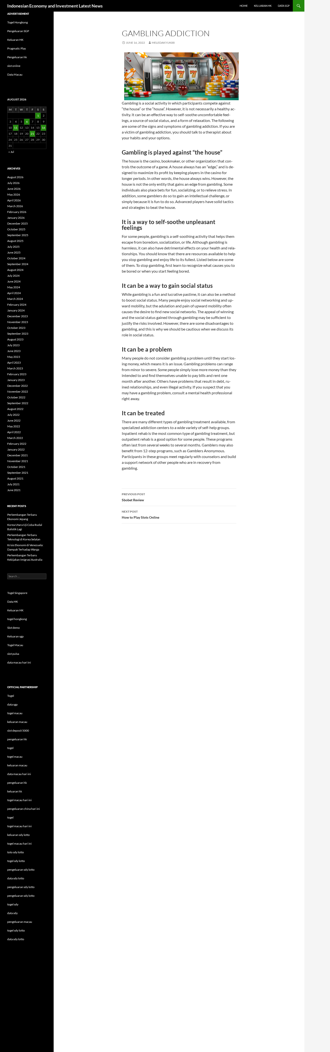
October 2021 (16, 467)
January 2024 (16, 310)
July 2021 (13, 484)
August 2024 (15, 270)
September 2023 (17, 333)
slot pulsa (13, 654)
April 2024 (14, 293)
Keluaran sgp (15, 636)
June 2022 (14, 420)
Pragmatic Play (16, 48)
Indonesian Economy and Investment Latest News (55, 5)
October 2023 (16, 328)
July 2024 (13, 275)
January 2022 (16, 449)
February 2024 (16, 304)
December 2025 (17, 223)
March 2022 (15, 438)
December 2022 (17, 386)
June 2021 (14, 490)
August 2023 (15, 339)
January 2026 (16, 217)
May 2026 (13, 194)
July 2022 (13, 415)
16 (43, 127)
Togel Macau (15, 645)
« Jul (11, 152)
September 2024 (17, 264)
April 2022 (14, 432)
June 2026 (14, 189)
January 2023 (16, 380)
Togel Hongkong (17, 22)
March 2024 (15, 299)
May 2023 (13, 357)
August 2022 (15, 409)
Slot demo (13, 627)
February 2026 (16, 212)
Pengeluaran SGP (18, 31)
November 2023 (17, 322)
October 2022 (16, 397)
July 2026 (13, 183)
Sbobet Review (133, 497)
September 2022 (17, 403)
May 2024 (13, 287)
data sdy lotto (15, 939)
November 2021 (17, 461)
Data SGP (284, 5)
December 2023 (17, 316)
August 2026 (15, 177)
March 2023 (15, 368)
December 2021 (17, 455)
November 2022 (17, 391)
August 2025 (15, 241)
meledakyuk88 (163, 42)
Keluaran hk (263, 5)
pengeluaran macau (19, 922)
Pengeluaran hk (17, 57)
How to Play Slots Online (140, 514)
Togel (10, 696)
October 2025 (16, 229)
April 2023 (14, 362)
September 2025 (17, 235)
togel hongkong (17, 619)
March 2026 (15, 206)
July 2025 (13, 246)
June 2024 (14, 281)
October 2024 (16, 258)
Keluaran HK (15, 40)
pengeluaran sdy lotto (21, 887)
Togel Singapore (17, 593)
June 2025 (14, 252)
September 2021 (17, 472)
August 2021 (15, 478)
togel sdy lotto (16, 930)
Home (244, 5)
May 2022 (13, 426)
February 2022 (16, 443)
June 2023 (14, 351)
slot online (13, 66)
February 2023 (16, 374)
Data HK (12, 601)
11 (15, 127)
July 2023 (13, 345)
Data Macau (14, 74)
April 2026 (14, 200)
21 (32, 133)
